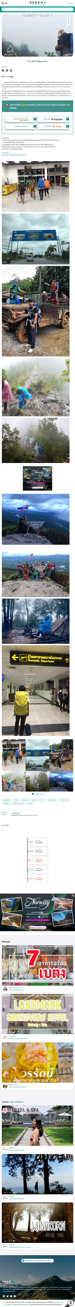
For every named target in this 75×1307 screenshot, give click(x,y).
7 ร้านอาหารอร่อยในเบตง (16, 990)
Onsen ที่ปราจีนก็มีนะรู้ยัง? (17, 1150)
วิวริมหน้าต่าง (12, 1036)
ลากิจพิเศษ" (12, 1148)
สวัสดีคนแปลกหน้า (13, 1085)
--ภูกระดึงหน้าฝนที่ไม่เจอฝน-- (17, 1199)
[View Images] (14, 755)
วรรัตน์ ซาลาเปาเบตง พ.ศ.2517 (18, 1087)
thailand (23, 155)
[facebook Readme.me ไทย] (4, 1296)
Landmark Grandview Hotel (18, 1038)
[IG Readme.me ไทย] (15, 1296)
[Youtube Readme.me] (11, 1296)
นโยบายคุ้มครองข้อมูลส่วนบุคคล (19, 1304)
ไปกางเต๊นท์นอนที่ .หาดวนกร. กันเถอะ (20, 1247)
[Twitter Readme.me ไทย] (7, 1296)
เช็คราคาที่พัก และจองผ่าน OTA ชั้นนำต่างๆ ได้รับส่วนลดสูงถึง (40, 106)
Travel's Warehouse (14, 988)
